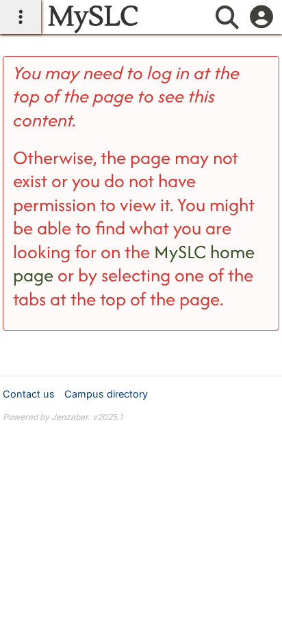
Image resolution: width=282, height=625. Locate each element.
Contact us (29, 394)
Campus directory (106, 394)
